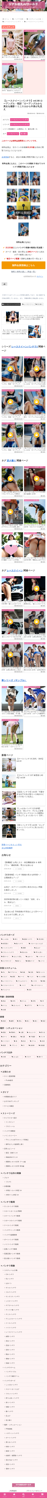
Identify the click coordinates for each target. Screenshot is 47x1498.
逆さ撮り (24, 134)
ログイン (40, 276)
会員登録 (5, 157)
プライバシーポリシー (34, 1491)
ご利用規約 (13, 1491)
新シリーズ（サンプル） (14, 680)
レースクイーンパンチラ (19, 120)
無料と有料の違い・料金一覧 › (23, 272)
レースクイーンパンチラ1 (20, 124)
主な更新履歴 (7, 848)
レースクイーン (13, 134)
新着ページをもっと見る (12, 845)
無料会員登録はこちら (23, 265)
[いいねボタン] (4, 284)
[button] (42, 755)
